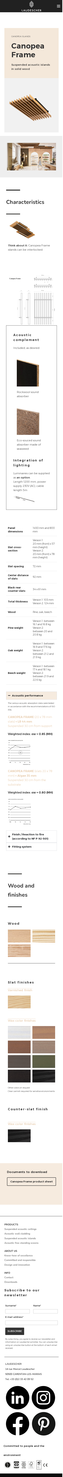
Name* (36, 1313)
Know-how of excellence (17, 1263)
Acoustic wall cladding (16, 1241)
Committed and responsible (18, 1267)
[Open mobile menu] (58, 6)
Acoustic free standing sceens (20, 1250)
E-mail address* (13, 1324)
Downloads (9, 1289)
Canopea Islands (21, 36)
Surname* (9, 1313)
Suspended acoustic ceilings (19, 1236)
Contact (7, 1284)
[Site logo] (31, 6)
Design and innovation (16, 1272)
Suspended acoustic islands (19, 1245)
